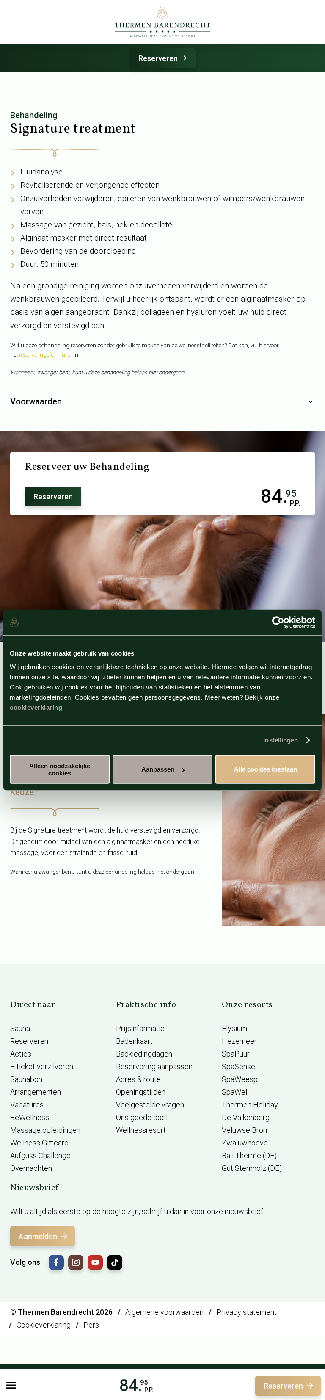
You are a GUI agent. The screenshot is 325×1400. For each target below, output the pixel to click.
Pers (91, 1324)
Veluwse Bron (244, 1130)
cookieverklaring (36, 707)
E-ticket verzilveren (41, 1066)
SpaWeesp (240, 1079)
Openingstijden (140, 1091)
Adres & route (138, 1079)
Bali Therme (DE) (249, 1155)
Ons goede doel (142, 1117)
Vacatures (27, 1104)
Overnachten (31, 1168)
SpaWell (235, 1091)
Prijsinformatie (140, 1028)
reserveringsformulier (45, 354)
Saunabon (26, 1079)
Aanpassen (157, 769)
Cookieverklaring (44, 1324)
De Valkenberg (246, 1117)
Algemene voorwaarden (164, 1312)
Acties (20, 1053)
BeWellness (29, 1117)
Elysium (234, 1028)
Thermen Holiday (250, 1104)
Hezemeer (239, 1041)
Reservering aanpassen (154, 1066)
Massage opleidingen (45, 1130)
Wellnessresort (141, 1130)
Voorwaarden (36, 401)
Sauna (20, 1028)
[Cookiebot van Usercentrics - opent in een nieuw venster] (278, 622)
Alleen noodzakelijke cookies (59, 769)
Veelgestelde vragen (150, 1104)
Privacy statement (246, 1312)
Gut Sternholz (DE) (252, 1168)
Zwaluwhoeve (245, 1142)
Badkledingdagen (144, 1053)
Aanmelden (38, 1236)
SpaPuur (236, 1053)
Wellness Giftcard (39, 1142)
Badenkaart (134, 1041)
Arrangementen (35, 1091)
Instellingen (280, 740)
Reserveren (158, 58)
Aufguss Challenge (40, 1155)
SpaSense (238, 1066)
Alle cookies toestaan (265, 769)
